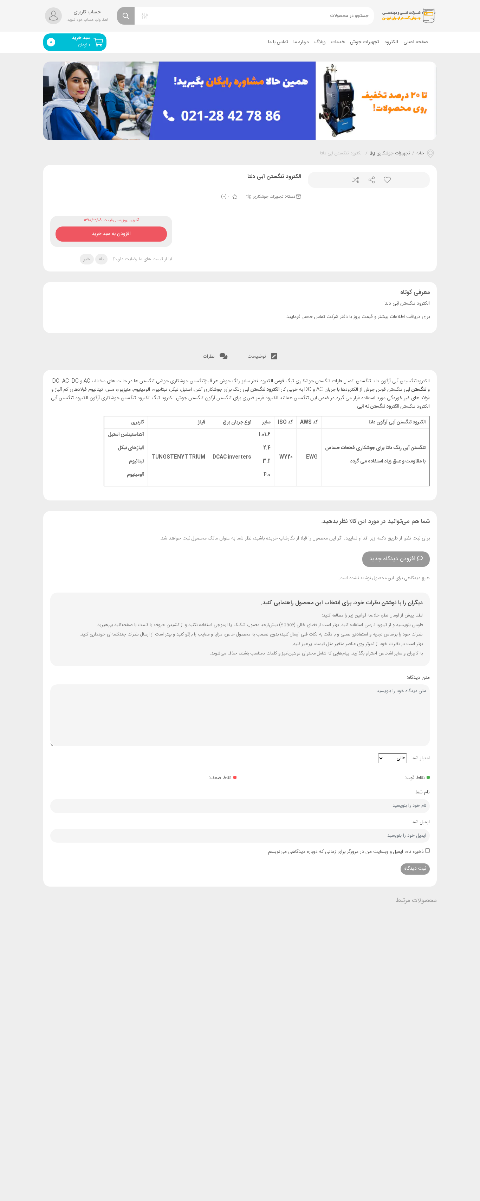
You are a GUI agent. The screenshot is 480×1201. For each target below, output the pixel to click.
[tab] (262, 356)
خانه (420, 153)
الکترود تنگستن (265, 389)
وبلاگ (320, 42)
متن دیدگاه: (418, 677)
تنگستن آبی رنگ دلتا (405, 448)
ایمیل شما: (420, 822)
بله (101, 259)
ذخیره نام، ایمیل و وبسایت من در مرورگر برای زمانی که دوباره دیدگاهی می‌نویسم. (345, 852)
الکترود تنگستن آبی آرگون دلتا (397, 422)
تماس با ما (278, 42)
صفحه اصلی (415, 42)
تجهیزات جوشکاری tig (390, 153)
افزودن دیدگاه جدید (392, 559)
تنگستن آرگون (218, 398)
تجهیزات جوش (364, 42)
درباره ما (301, 42)
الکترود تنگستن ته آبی (378, 406)
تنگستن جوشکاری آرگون (113, 398)
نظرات (209, 356)
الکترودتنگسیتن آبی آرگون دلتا (401, 381)
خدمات (338, 42)
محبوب (384, 180)
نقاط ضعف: (220, 778)
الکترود (391, 42)
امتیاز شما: (420, 758)
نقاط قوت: (415, 778)
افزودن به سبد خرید (111, 232)
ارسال (369, 180)
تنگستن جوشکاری (187, 381)
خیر (86, 259)
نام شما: (422, 792)
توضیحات (257, 356)
